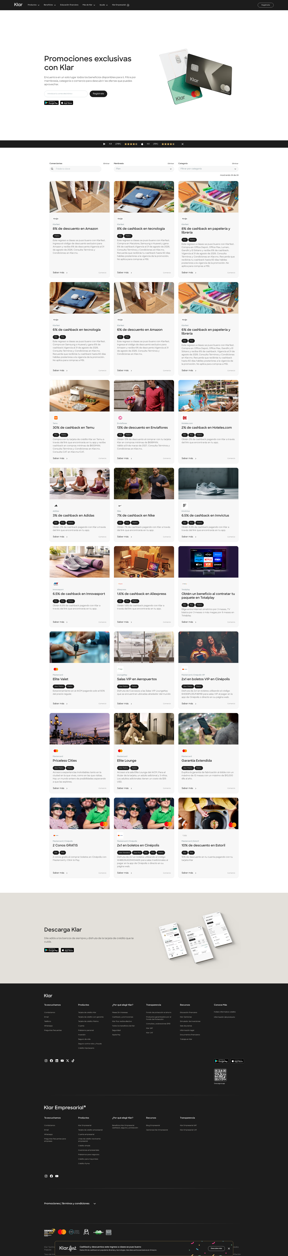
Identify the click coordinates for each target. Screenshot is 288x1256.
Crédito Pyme (84, 1164)
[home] (18, 5)
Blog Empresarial (153, 1125)
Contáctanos (49, 1012)
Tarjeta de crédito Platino (88, 1021)
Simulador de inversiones (190, 1021)
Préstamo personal (86, 1030)
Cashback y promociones (122, 1017)
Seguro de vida (84, 1039)
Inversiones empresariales (88, 1150)
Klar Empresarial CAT (188, 1130)
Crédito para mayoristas (88, 1159)
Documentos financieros (190, 1035)
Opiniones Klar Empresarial (157, 1130)
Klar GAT (149, 1028)
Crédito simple (84, 1146)
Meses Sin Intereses (120, 1012)
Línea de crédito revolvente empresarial (89, 1140)
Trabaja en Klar (186, 1039)
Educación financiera (69, 5)
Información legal (187, 1030)
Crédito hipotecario (86, 1048)
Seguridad (116, 1030)
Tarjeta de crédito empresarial (90, 1130)
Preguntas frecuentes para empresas (55, 1140)
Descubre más (216, 1248)
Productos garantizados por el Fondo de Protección (158, 1018)
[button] (34, 5)
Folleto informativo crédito (225, 1012)
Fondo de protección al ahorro (158, 1012)
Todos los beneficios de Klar (123, 1026)
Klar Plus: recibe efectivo (122, 1021)
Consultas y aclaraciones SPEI (158, 1024)
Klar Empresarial (84, 1125)
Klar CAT (149, 1033)
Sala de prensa (186, 1026)
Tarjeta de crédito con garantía (91, 1017)
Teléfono (47, 1021)
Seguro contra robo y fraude (90, 1044)
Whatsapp (48, 1026)
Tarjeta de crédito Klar (87, 1012)
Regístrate (265, 5)
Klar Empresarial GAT (188, 1125)
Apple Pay (116, 1035)
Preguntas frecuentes (53, 1030)
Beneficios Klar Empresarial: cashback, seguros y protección (125, 1127)
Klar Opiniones (186, 1017)
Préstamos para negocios (88, 1155)
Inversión (82, 1035)
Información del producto (224, 1017)
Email (46, 1017)
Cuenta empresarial (86, 1134)
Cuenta (81, 1026)
